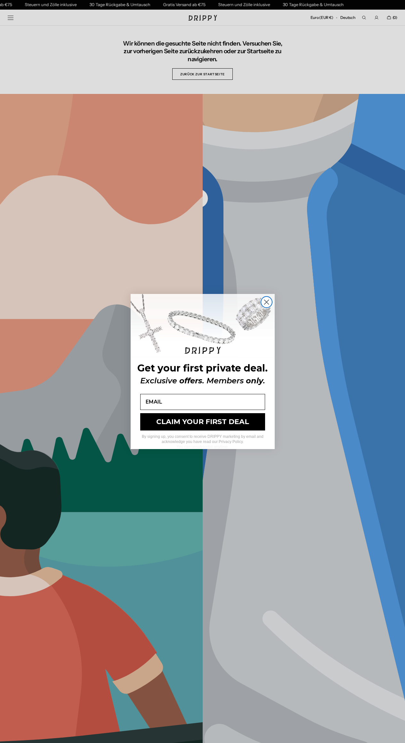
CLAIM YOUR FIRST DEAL (202, 421)
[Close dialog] (266, 302)
